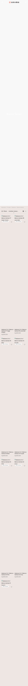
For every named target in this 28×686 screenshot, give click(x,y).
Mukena (14, 207)
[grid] (23, 211)
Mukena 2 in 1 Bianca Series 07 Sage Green (7, 331)
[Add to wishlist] (11, 222)
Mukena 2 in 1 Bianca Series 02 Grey (20, 574)
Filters (5, 211)
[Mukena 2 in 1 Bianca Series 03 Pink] (7, 515)
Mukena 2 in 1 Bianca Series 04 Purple (20, 452)
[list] (26, 211)
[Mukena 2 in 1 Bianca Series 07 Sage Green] (7, 271)
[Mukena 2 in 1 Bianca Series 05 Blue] (7, 394)
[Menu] (2, 2)
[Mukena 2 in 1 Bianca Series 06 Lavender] (21, 271)
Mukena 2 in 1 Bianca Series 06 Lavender (20, 330)
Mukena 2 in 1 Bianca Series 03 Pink (7, 574)
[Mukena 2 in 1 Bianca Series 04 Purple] (21, 394)
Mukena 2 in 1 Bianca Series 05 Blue (7, 452)
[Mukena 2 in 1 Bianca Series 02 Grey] (21, 515)
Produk (9, 207)
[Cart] (26, 2)
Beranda (3, 207)
